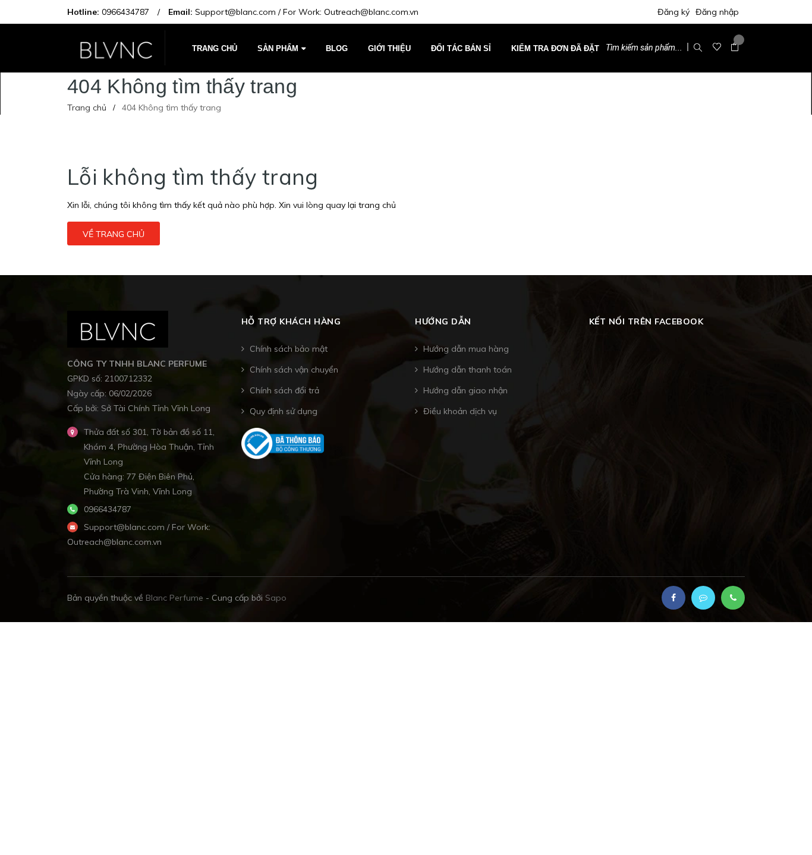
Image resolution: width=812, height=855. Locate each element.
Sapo (276, 597)
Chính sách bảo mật (289, 348)
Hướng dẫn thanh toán (467, 369)
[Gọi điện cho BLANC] (733, 598)
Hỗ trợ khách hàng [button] (291, 321)
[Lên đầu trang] (788, 822)
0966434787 (125, 12)
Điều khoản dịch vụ (460, 411)
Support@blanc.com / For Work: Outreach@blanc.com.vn (306, 12)
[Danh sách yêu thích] (717, 47)
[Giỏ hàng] (735, 47)
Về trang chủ (113, 234)
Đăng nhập (717, 12)
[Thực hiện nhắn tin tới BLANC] (703, 598)
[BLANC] (118, 328)
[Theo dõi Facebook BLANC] (673, 598)
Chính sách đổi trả (284, 390)
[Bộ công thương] (283, 442)
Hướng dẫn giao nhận (465, 390)
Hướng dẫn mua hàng (466, 348)
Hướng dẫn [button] (443, 321)
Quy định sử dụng (283, 411)
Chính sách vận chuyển (294, 369)
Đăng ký (673, 12)
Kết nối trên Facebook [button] (646, 321)
